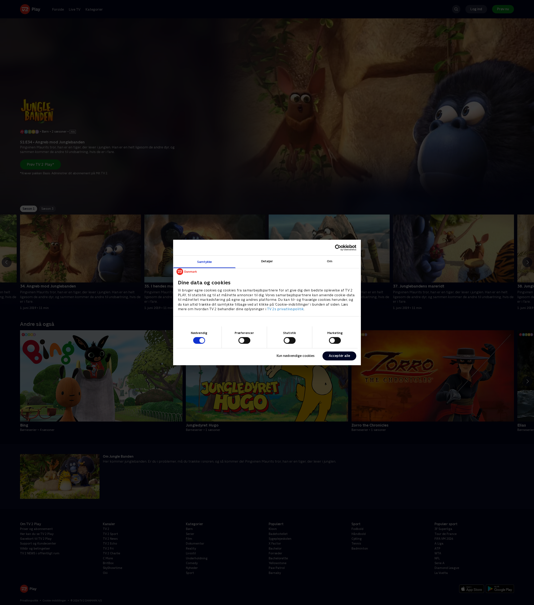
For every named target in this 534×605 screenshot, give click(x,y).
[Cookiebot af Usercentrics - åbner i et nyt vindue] (338, 247)
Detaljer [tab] (267, 261)
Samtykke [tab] (204, 262)
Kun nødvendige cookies (296, 356)
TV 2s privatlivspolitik (285, 309)
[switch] (244, 340)
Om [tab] (329, 261)
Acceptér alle (339, 356)
